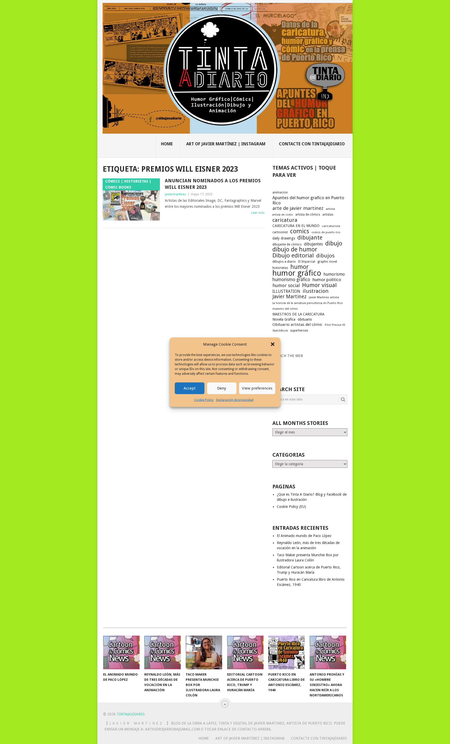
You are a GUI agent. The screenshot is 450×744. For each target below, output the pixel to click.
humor (299, 266)
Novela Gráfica (283, 319)
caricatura (284, 220)
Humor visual (319, 285)
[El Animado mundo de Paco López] (121, 652)
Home (167, 143)
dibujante (309, 237)
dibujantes (313, 244)
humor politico (326, 279)
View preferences (257, 388)
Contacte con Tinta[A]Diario (312, 143)
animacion (280, 192)
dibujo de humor (294, 249)
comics (299, 231)
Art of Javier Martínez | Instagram (225, 143)
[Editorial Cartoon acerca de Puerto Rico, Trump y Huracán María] (245, 652)
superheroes (299, 330)
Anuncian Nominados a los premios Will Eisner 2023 (213, 184)
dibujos (325, 255)
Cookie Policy (204, 400)
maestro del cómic (285, 308)
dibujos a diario (284, 261)
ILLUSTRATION (286, 291)
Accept (190, 388)
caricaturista (331, 226)
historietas (280, 268)
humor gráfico (296, 273)
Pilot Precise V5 (335, 325)
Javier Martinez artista (324, 297)
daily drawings (283, 238)
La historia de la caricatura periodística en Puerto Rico (307, 303)
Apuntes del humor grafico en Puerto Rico (308, 200)
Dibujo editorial (293, 255)
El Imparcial (306, 261)
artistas (327, 214)
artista (330, 209)
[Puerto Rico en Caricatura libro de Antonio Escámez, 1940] (286, 652)
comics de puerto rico (325, 232)
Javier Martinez (289, 296)
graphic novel (327, 261)
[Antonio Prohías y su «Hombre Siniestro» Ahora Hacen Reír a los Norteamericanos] (328, 652)
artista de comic (282, 214)
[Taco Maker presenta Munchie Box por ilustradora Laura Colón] (204, 652)
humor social (286, 285)
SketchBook (280, 330)
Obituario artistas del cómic (297, 324)
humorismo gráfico (291, 279)
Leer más (258, 213)
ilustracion (315, 291)
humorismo (334, 274)
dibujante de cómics (287, 244)
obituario (305, 319)
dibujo (333, 243)
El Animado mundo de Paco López (304, 536)
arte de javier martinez (297, 208)
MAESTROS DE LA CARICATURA (298, 314)
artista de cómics (307, 214)
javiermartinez (175, 194)
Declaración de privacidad (234, 400)
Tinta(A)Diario (131, 714)
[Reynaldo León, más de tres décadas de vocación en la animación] (162, 652)
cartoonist (280, 232)
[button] (272, 344)
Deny (221, 388)
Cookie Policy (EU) (291, 506)
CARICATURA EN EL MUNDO (296, 226)
